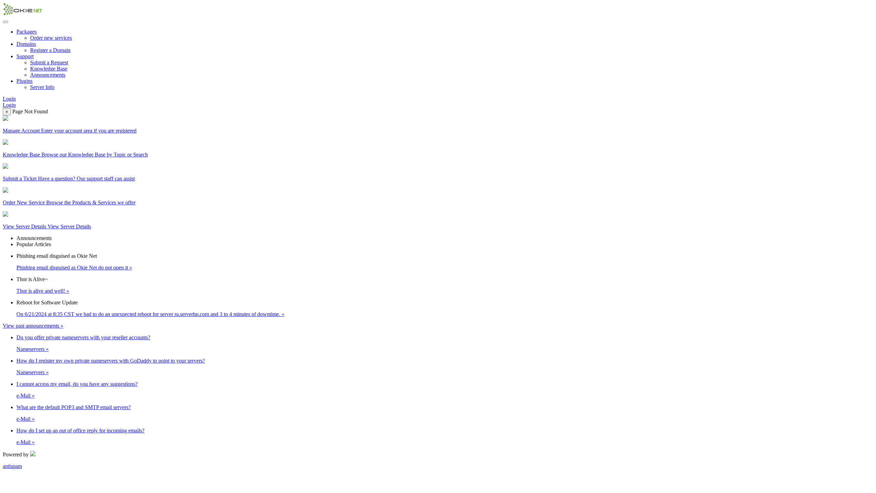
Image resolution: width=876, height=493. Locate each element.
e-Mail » (25, 396)
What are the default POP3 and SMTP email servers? (73, 407)
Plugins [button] (24, 81)
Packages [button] (26, 32)
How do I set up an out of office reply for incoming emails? (80, 430)
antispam (12, 466)
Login (9, 99)
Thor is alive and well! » (42, 291)
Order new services (51, 38)
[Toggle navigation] (5, 22)
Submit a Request (49, 62)
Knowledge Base (48, 69)
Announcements (47, 75)
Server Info (42, 87)
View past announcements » (33, 326)
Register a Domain (50, 50)
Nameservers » (32, 349)
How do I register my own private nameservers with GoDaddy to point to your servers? (110, 361)
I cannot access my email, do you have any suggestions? (77, 384)
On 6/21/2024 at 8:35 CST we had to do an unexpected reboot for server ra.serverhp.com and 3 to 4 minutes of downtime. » (150, 314)
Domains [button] (26, 44)
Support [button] (25, 56)
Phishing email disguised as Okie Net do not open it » (74, 267)
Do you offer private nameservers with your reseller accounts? (83, 337)
